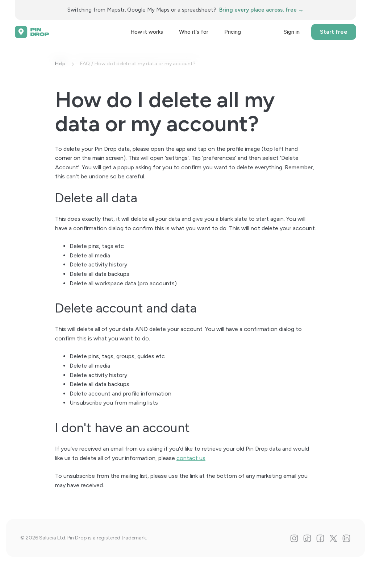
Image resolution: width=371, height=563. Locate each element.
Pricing (232, 32)
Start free (333, 31)
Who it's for (193, 32)
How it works (146, 32)
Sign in (292, 32)
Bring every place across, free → (261, 10)
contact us (190, 458)
